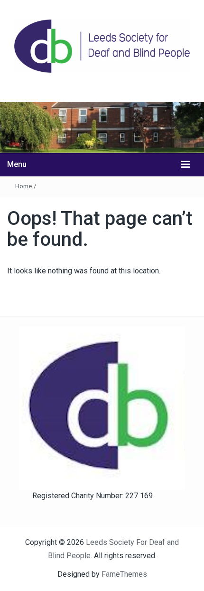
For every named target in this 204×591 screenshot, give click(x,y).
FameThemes (124, 574)
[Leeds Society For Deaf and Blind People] (102, 126)
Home (23, 186)
